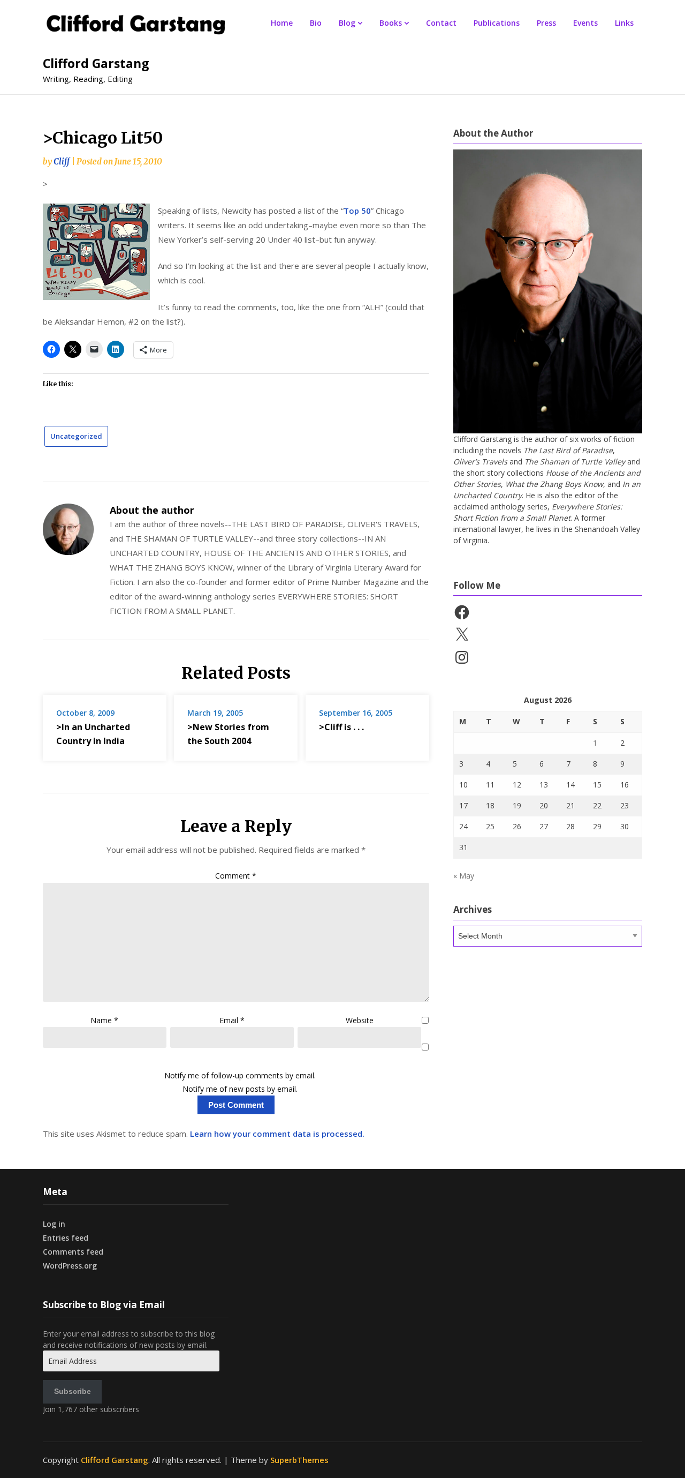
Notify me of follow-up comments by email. (240, 1075)
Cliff (62, 161)
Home (282, 23)
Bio (316, 23)
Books (390, 23)
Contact (441, 23)
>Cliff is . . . (341, 727)
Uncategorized (76, 436)
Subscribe (72, 1391)
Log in (54, 1224)
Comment (235, 876)
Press (546, 23)
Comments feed (73, 1252)
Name (104, 1020)
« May (463, 876)
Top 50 (357, 210)
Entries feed (65, 1238)
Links (624, 23)
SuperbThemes (299, 1459)
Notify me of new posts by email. (240, 1089)
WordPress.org (70, 1266)
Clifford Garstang (96, 63)
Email (232, 1020)
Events (585, 23)
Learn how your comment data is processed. (277, 1133)
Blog (347, 23)
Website (360, 1020)
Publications (497, 23)
